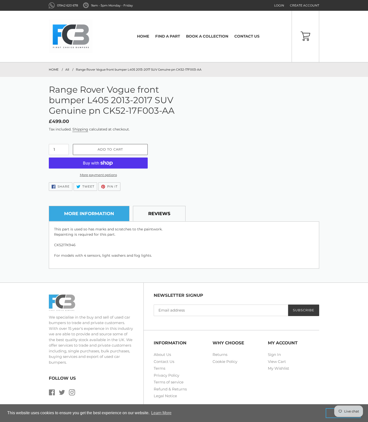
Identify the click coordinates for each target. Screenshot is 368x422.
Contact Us (164, 361)
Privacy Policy (166, 375)
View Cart (277, 361)
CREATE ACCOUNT (304, 5)
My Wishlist (278, 368)
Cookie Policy (225, 361)
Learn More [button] (161, 413)
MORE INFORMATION (89, 213)
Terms (159, 368)
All (67, 69)
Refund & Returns (170, 389)
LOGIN (279, 5)
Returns (220, 354)
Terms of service (168, 382)
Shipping (80, 129)
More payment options (98, 175)
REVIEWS (159, 213)
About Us (162, 354)
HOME (54, 69)
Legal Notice (165, 395)
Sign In (274, 354)
